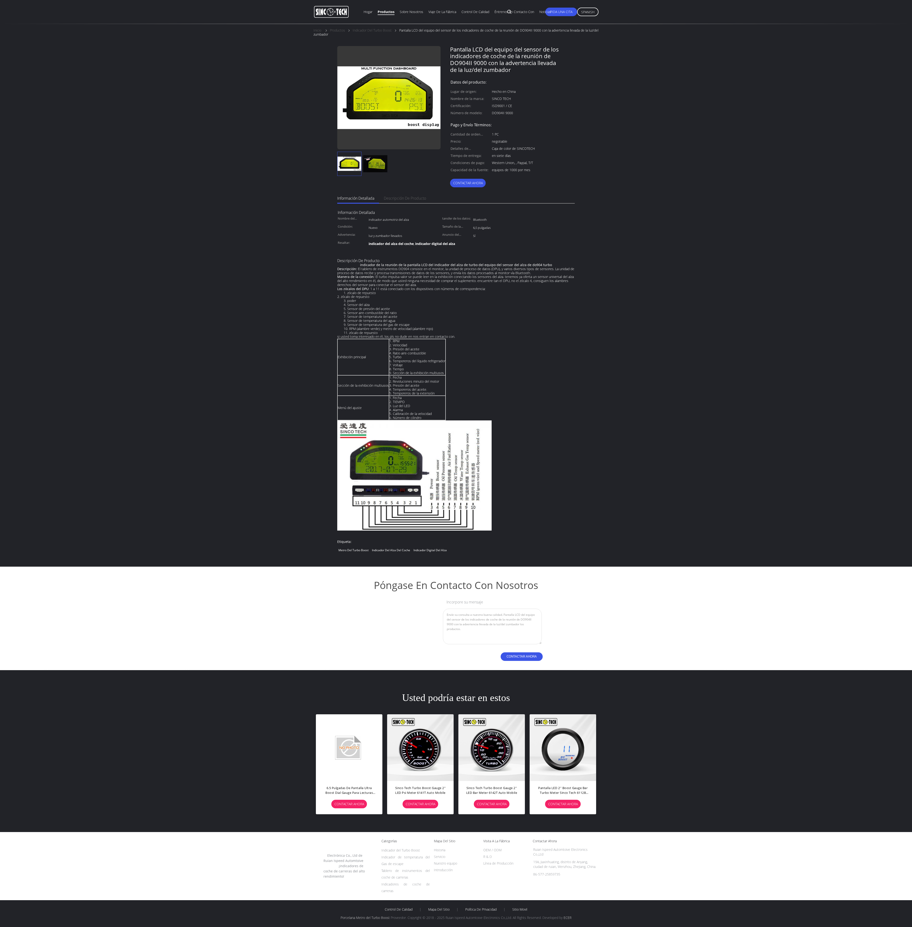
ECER (567, 917)
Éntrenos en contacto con (514, 11)
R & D (487, 856)
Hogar (368, 11)
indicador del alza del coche (391, 550)
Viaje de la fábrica (442, 11)
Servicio (439, 856)
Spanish (587, 12)
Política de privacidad (481, 909)
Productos (386, 11)
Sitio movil (519, 909)
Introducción (443, 870)
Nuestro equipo (445, 863)
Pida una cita (561, 11)
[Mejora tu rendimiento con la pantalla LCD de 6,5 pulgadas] (563, 747)
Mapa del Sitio (439, 909)
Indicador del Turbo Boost (400, 850)
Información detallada (355, 198)
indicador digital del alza (430, 550)
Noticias (545, 11)
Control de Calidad (399, 909)
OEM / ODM (492, 850)
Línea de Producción (498, 863)
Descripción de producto (405, 198)
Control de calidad (475, 11)
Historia (439, 850)
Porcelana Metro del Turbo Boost (365, 917)
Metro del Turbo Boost (353, 550)
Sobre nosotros (411, 11)
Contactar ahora (468, 183)
